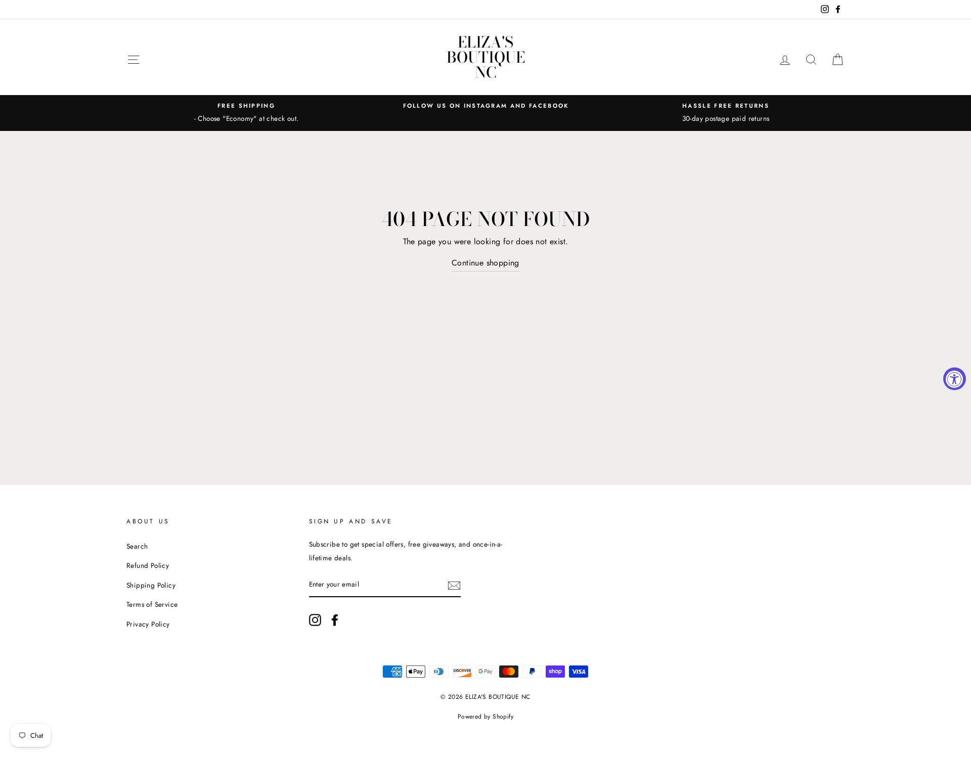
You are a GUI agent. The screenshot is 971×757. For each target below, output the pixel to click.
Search (137, 546)
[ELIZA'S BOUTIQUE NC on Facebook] (335, 619)
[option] (246, 112)
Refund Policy (147, 565)
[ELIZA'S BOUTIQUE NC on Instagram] (315, 619)
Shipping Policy (150, 585)
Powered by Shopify (485, 716)
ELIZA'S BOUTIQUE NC (486, 57)
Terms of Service (152, 604)
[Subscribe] (454, 584)
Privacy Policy (148, 624)
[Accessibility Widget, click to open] (954, 378)
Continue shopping (485, 263)
